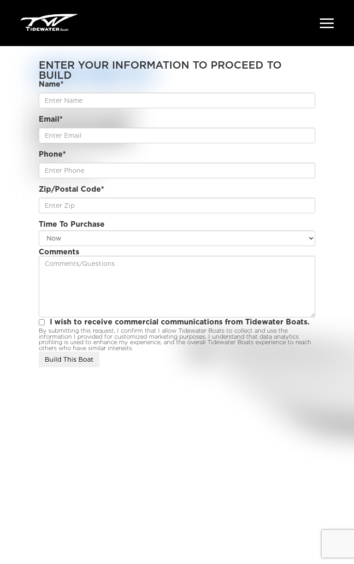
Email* (51, 119)
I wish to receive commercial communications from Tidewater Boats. (180, 322)
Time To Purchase (72, 224)
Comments (59, 252)
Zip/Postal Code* (71, 189)
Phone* (52, 154)
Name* (51, 84)
